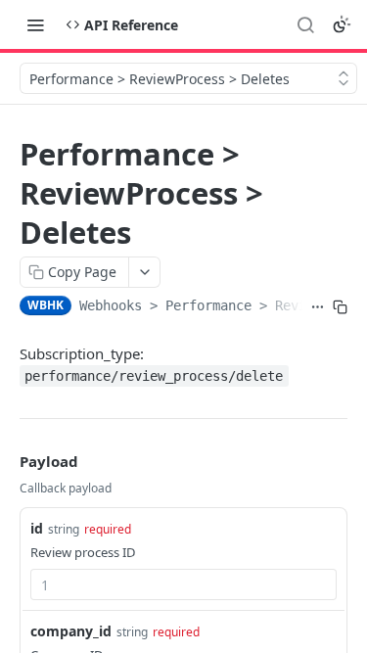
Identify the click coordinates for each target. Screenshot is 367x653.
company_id (71, 631)
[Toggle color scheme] (341, 24)
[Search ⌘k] (305, 24)
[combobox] (183, 584)
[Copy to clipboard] (340, 307)
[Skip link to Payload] (6, 461)
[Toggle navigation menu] (35, 24)
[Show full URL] (317, 307)
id (36, 528)
